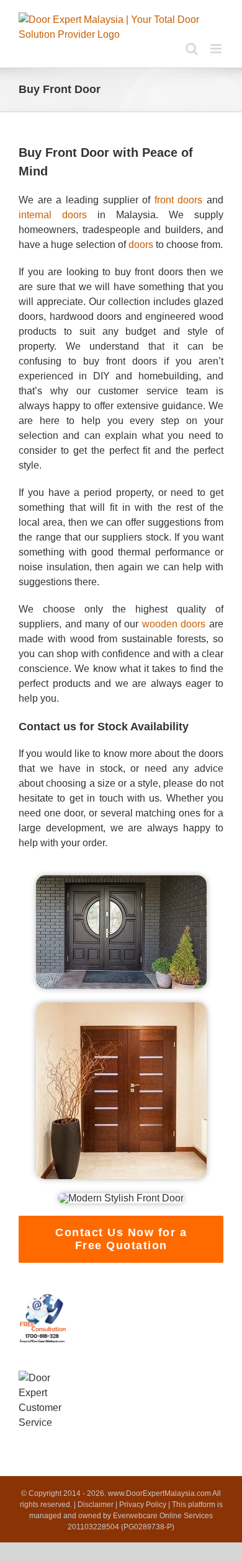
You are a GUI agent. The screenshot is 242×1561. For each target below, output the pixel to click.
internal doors (53, 215)
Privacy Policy (142, 1504)
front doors (179, 200)
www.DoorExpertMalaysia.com (160, 1493)
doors (140, 244)
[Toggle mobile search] (192, 48)
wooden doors (174, 624)
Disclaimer (96, 1504)
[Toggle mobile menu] (216, 48)
